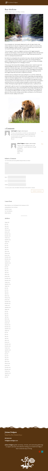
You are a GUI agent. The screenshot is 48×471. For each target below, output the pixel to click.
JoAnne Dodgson (9, 11)
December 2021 (7, 324)
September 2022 (8, 307)
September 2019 (7, 373)
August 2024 (7, 264)
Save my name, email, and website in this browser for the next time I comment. (20, 187)
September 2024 (8, 263)
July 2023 (6, 288)
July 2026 (6, 224)
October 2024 (7, 261)
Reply (42, 131)
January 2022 (7, 322)
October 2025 (7, 237)
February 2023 (7, 297)
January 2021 (7, 342)
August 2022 (7, 309)
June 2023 (6, 290)
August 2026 (7, 222)
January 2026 (7, 232)
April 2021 (6, 338)
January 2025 (7, 255)
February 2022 (7, 321)
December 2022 (7, 301)
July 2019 (6, 377)
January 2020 (7, 365)
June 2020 (6, 355)
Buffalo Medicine (8, 213)
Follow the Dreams (8, 209)
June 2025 (6, 245)
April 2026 (6, 228)
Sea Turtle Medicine (8, 211)
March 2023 (7, 295)
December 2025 (7, 233)
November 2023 (7, 280)
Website (6, 184)
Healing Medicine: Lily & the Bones (11, 207)
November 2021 (7, 326)
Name (6, 177)
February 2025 (7, 253)
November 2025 (7, 235)
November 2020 (8, 346)
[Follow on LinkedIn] (42, 452)
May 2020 (6, 357)
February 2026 (7, 230)
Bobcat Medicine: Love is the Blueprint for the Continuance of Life (17, 205)
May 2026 (6, 226)
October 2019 (7, 371)
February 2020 (7, 363)
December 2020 (8, 344)
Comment (7, 163)
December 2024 (7, 257)
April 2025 (6, 249)
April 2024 (6, 272)
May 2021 (6, 336)
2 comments (22, 11)
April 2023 (6, 293)
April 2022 (6, 317)
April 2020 (7, 359)
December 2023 (7, 278)
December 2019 (7, 367)
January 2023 (7, 299)
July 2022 (6, 311)
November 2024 (7, 259)
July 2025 (6, 243)
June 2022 (6, 313)
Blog (18, 11)
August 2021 (7, 330)
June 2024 (6, 268)
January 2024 (7, 276)
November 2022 (7, 303)
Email (6, 181)
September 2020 (8, 350)
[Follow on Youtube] (40, 452)
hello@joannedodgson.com (11, 440)
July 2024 (6, 266)
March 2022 (7, 319)
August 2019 (7, 375)
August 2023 (7, 286)
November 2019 (7, 369)
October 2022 (7, 305)
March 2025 (7, 251)
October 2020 (7, 348)
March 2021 (7, 340)
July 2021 (6, 332)
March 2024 (7, 274)
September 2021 (7, 328)
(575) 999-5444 (8, 438)
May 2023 (6, 292)
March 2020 (7, 361)
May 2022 (6, 315)
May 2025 (6, 247)
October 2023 (7, 282)
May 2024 (6, 270)
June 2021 (6, 334)
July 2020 (6, 353)
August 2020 (7, 351)
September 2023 (8, 284)
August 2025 (7, 241)
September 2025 (8, 239)
